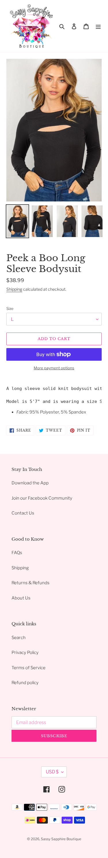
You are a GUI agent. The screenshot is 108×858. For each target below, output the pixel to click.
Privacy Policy (25, 652)
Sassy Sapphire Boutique (61, 839)
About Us (21, 598)
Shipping (14, 289)
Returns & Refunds (31, 582)
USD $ (52, 771)
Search (19, 637)
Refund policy (25, 682)
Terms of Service (29, 667)
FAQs (17, 552)
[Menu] (98, 26)
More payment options (54, 368)
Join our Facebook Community (42, 498)
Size (10, 308)
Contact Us (23, 513)
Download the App (30, 483)
